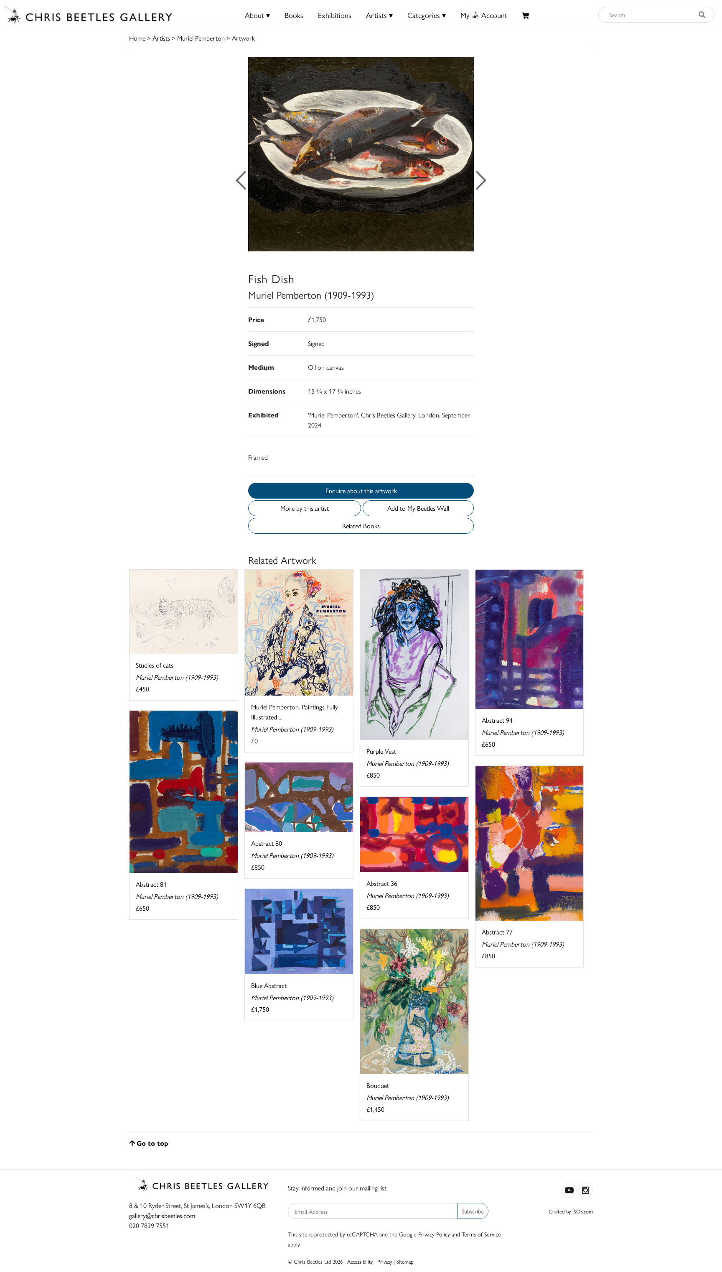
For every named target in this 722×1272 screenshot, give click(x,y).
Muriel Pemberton (201, 38)
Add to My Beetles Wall (418, 508)
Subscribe (473, 1211)
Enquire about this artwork (361, 490)
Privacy (384, 1261)
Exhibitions (334, 15)
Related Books (361, 525)
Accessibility (360, 1261)
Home (137, 38)
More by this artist (304, 508)
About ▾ (257, 15)
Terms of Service (481, 1234)
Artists (161, 38)
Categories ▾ (426, 15)
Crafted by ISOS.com (571, 1211)
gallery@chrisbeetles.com (162, 1215)
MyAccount (483, 15)
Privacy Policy (434, 1234)
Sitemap (405, 1261)
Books (294, 15)
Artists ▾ (379, 15)
